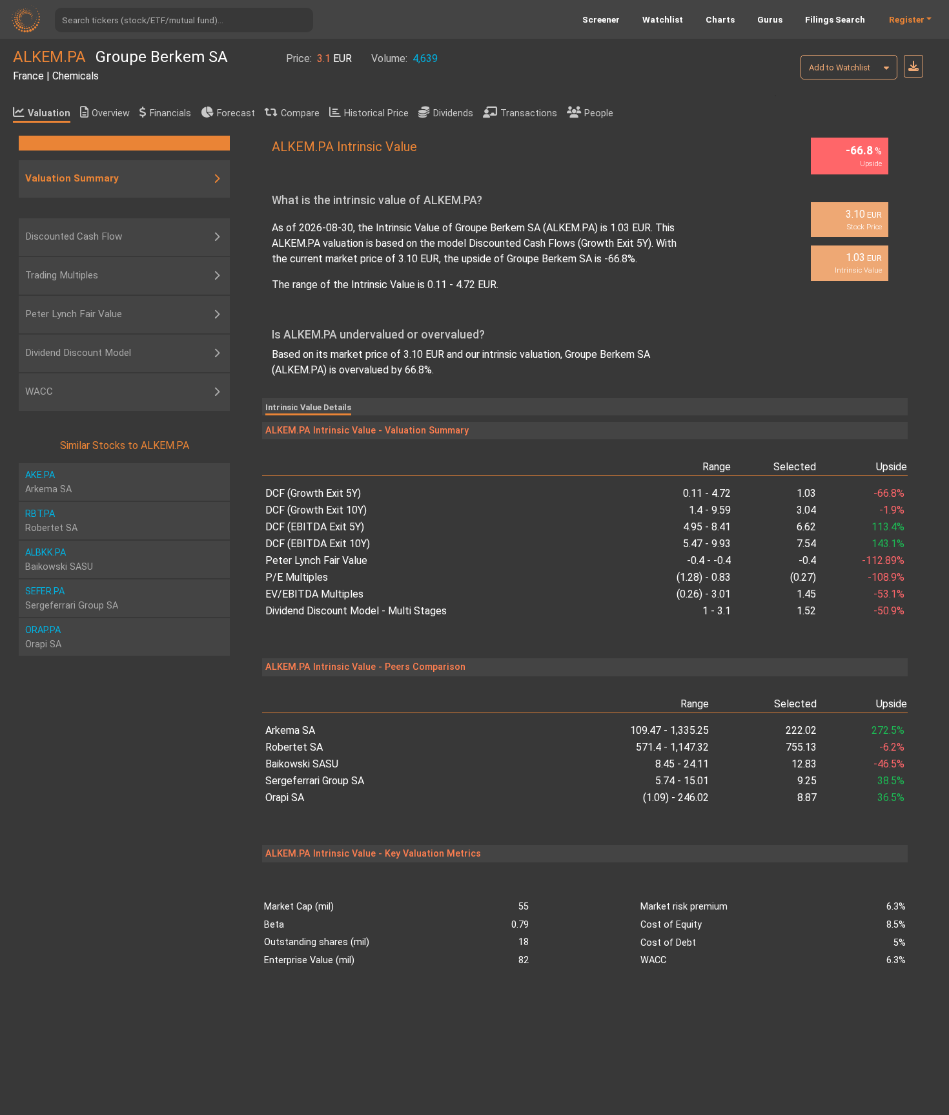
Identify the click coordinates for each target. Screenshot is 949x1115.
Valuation (49, 113)
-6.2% (891, 747)
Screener (601, 19)
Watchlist (662, 19)
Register (906, 19)
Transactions (528, 113)
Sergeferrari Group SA (314, 781)
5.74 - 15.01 (682, 781)
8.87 (807, 797)
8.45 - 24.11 (682, 764)
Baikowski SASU (301, 764)
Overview (111, 113)
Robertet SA (294, 747)
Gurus (769, 19)
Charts (720, 19)
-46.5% (888, 764)
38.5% (890, 781)
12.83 (804, 764)
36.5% (890, 797)
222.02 (801, 730)
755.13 (801, 747)
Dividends (453, 113)
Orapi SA (284, 797)
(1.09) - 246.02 (676, 797)
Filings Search (835, 19)
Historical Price (376, 113)
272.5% (888, 730)
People (598, 113)
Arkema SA (290, 730)
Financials (170, 113)
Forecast (236, 113)
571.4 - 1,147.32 (672, 747)
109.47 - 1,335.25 (669, 730)
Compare (300, 113)
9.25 (807, 781)
